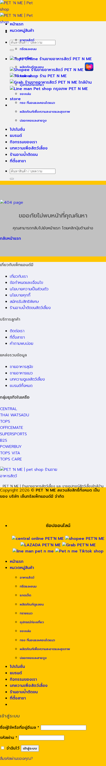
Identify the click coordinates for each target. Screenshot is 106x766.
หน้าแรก (16, 24)
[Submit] (12, 50)
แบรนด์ (16, 136)
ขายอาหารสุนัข (21, 367)
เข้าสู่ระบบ (30, 748)
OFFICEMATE (11, 428)
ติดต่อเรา (17, 331)
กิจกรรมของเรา (23, 142)
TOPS (5, 421)
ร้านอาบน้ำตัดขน (24, 155)
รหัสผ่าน (8, 738)
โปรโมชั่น (17, 129)
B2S (3, 440)
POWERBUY (11, 447)
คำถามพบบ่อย (21, 344)
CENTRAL (8, 409)
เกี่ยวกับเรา (19, 276)
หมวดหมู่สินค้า (22, 31)
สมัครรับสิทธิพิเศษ (24, 302)
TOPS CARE (11, 459)
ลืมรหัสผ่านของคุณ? (16, 759)
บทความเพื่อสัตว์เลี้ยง (29, 148)
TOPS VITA (10, 453)
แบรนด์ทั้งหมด (21, 386)
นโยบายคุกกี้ (20, 295)
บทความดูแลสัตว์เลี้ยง (27, 379)
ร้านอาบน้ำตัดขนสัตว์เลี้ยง (30, 308)
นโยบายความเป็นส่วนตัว (29, 289)
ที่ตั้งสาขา (18, 161)
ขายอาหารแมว (21, 373)
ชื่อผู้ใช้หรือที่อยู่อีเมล (19, 727)
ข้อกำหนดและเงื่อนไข (26, 283)
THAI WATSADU (14, 415)
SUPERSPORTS (13, 434)
